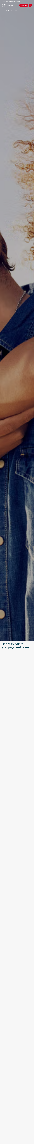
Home (3, 11)
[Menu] (30, 5)
